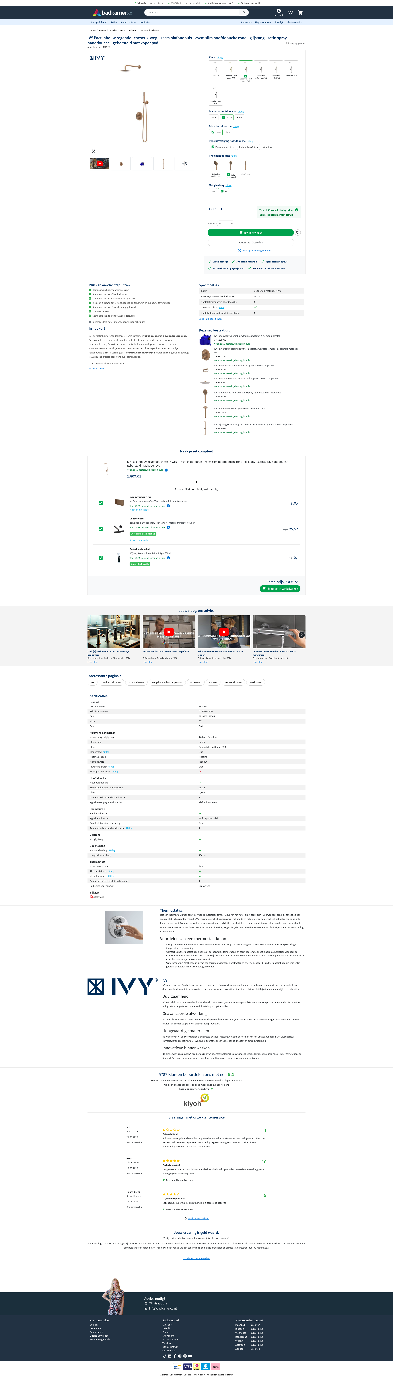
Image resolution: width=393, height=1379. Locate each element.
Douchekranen (116, 30)
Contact (166, 1332)
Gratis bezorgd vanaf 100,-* (220, 3)
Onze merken (169, 1350)
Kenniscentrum (128, 22)
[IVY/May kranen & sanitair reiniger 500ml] (118, 557)
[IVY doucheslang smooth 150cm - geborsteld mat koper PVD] (205, 369)
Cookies (187, 1374)
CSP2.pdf (99, 896)
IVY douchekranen (111, 682)
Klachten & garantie (100, 1339)
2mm (218, 132)
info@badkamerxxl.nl (163, 1308)
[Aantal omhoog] (231, 223)
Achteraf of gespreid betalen (150, 3)
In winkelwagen (253, 232)
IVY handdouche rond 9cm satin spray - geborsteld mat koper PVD (248, 392)
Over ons (167, 1324)
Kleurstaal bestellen (251, 242)
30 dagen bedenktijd (250, 3)
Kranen (102, 30)
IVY (92, 682)
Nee (213, 191)
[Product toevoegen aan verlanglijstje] (298, 232)
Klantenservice (294, 22)
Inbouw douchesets (150, 30)
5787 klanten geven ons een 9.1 (185, 3)
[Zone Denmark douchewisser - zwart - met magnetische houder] (118, 528)
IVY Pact (213, 682)
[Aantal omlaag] (219, 223)
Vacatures (167, 1343)
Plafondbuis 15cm (224, 146)
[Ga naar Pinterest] (185, 1356)
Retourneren (96, 1332)
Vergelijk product (297, 43)
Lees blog (92, 661)
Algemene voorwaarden (171, 1374)
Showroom (246, 22)
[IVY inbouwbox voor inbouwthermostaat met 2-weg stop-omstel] (205, 339)
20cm (213, 117)
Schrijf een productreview (196, 1258)
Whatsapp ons (158, 1303)
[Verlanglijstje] (290, 13)
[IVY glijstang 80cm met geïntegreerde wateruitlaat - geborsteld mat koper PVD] (205, 428)
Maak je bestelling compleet (257, 250)
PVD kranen (256, 682)
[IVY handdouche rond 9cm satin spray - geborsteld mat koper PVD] (205, 396)
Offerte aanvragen (99, 1335)
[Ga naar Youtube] (190, 1356)
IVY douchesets (136, 682)
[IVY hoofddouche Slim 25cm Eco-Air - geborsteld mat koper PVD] (205, 381)
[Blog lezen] (114, 631)
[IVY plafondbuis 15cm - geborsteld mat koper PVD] (205, 412)
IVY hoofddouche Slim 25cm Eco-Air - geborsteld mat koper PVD (246, 378)
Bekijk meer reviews (198, 1218)
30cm (239, 117)
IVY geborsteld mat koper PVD (167, 682)
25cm (229, 117)
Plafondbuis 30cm (248, 146)
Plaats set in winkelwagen (282, 588)
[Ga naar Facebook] (175, 1356)
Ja (226, 191)
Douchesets (132, 30)
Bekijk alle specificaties (210, 318)
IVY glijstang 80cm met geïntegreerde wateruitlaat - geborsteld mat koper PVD (254, 424)
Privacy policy (199, 1374)
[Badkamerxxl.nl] (113, 12)
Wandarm (268, 146)
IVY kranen (195, 682)
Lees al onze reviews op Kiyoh (194, 1088)
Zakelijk (279, 22)
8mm (228, 132)
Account (278, 15)
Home (92, 30)
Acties (114, 22)
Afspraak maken (263, 22)
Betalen (94, 1324)
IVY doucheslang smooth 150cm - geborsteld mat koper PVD (244, 365)
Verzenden (95, 1328)
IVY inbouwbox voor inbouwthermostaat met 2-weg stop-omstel (247, 335)
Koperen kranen (233, 682)
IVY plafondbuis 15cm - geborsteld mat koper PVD (239, 408)
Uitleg (220, 57)
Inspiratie (145, 22)
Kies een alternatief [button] (139, 509)
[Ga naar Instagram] (180, 1356)
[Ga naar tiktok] (164, 1356)
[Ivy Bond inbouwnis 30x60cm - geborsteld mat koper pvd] (118, 502)
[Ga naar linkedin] (169, 1356)
